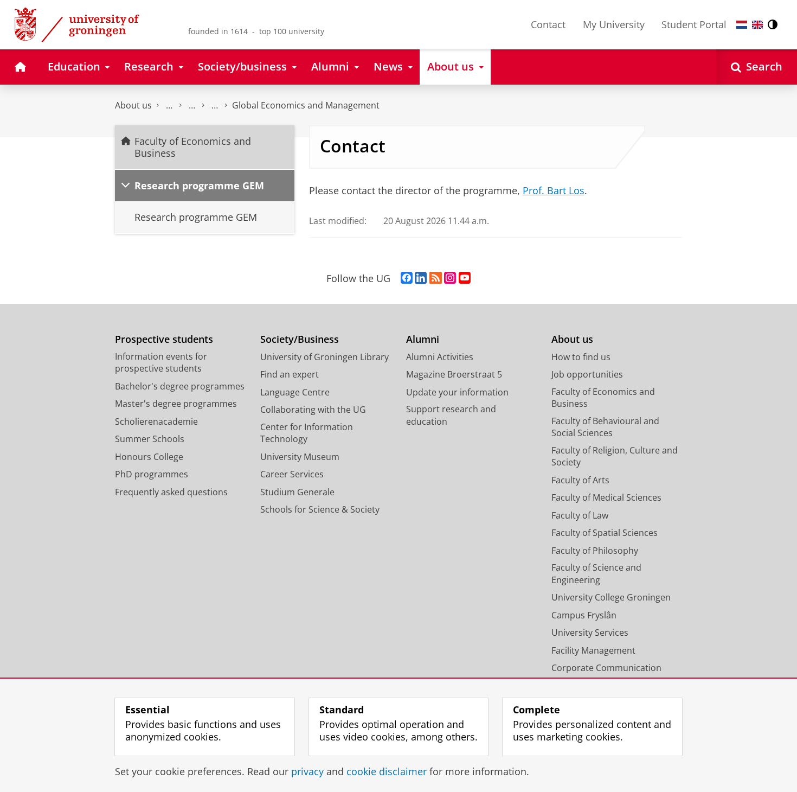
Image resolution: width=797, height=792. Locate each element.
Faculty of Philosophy (594, 551)
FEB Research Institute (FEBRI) (214, 105)
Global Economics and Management (306, 105)
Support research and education (451, 415)
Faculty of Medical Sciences (606, 497)
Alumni (422, 339)
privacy (307, 771)
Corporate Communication (606, 668)
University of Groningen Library (324, 357)
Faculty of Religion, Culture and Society (614, 456)
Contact (548, 24)
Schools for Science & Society (320, 509)
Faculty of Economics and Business (169, 105)
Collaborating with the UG (313, 410)
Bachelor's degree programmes (180, 386)
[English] (757, 25)
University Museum (299, 457)
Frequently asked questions (171, 492)
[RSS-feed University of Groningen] (435, 278)
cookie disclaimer (386, 771)
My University (614, 24)
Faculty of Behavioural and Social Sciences (605, 427)
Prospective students (164, 339)
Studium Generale (297, 492)
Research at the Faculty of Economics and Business (192, 105)
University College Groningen (611, 597)
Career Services (292, 474)
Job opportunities (587, 374)
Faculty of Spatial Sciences (604, 533)
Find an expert (289, 374)
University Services (589, 632)
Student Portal (694, 24)
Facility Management (593, 650)
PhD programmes (151, 474)
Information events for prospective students (161, 362)
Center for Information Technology (306, 433)
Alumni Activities (439, 357)
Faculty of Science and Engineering (596, 573)
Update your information (457, 392)
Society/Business (299, 339)
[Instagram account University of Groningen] (450, 278)
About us (133, 105)
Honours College (149, 457)
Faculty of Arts (580, 480)
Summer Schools (149, 439)
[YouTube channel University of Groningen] (465, 278)
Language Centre (295, 392)
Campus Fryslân (583, 615)
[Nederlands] (741, 25)
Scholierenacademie (156, 421)
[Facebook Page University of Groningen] (407, 278)
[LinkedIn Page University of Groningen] (421, 278)
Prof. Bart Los (553, 190)
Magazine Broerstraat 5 (454, 374)
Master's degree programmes (176, 404)
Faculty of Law (579, 515)
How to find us (580, 357)
